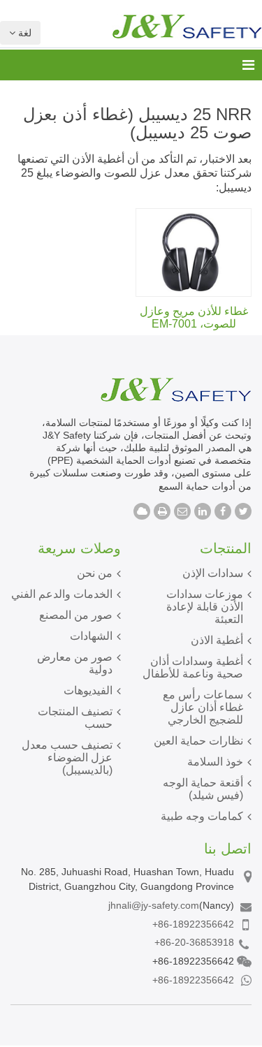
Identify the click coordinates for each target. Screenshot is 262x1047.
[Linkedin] (202, 511)
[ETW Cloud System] (141, 511)
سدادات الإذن (212, 573)
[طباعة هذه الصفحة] (162, 511)
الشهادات (91, 636)
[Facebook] (222, 511)
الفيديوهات (88, 690)
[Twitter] (243, 511)
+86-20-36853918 (194, 942)
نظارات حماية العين (198, 741)
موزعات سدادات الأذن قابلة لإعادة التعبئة (204, 606)
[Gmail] (182, 511)
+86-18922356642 (193, 924)
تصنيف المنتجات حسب (75, 717)
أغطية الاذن (217, 640)
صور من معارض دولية (74, 663)
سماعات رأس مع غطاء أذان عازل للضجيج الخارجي (203, 707)
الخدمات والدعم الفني (61, 594)
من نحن (94, 573)
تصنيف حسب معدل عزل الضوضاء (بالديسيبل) (67, 757)
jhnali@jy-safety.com (153, 905)
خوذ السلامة (215, 762)
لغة (23, 32)
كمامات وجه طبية (202, 816)
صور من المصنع (75, 615)
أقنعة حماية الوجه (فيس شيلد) (203, 789)
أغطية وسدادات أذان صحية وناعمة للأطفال (193, 667)
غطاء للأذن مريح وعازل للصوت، (194, 317)
